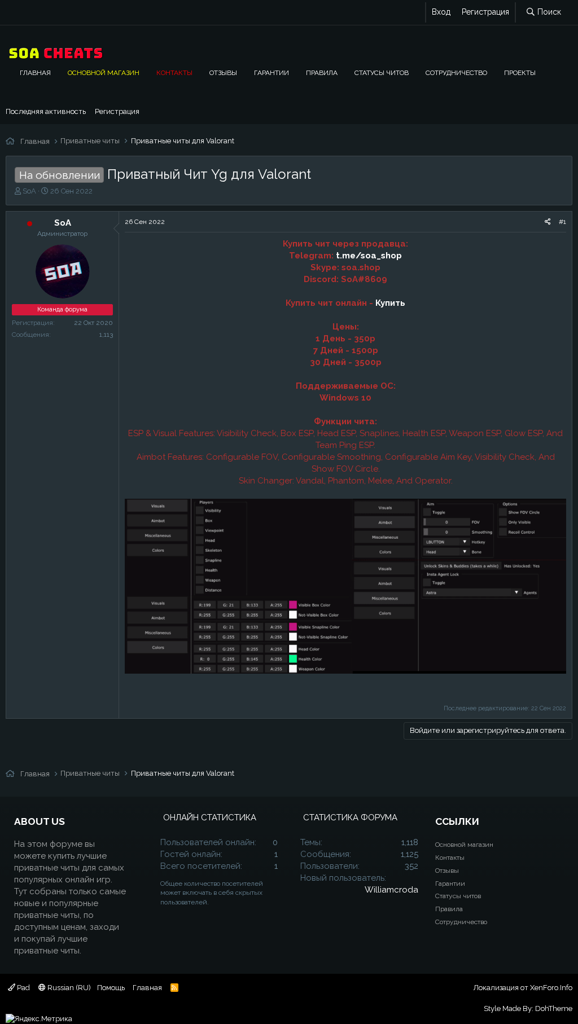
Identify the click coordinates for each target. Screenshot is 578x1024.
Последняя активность (46, 111)
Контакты (174, 73)
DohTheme (553, 1008)
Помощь (111, 987)
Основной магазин (103, 73)
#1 (562, 222)
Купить (390, 303)
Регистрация (117, 111)
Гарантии (271, 73)
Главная (35, 73)
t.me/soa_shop (369, 255)
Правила (322, 73)
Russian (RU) (68, 987)
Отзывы (223, 73)
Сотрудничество (456, 73)
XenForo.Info (551, 987)
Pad (22, 987)
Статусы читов (381, 73)
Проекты (520, 73)
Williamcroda (391, 890)
